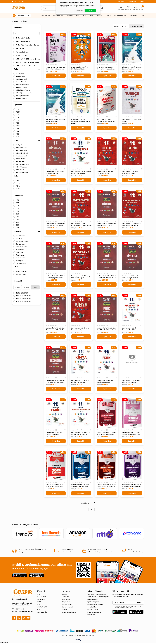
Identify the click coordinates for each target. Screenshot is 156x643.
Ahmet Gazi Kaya (22, 172)
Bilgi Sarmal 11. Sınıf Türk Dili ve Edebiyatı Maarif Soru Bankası (131, 68)
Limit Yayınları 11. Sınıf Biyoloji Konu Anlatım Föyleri (55, 172)
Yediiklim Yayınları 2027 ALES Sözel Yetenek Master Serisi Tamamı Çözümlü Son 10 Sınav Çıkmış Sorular (80, 486)
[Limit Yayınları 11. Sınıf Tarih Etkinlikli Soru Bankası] (56, 413)
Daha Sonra (79, 10)
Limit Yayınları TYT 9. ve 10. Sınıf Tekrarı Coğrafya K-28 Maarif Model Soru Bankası (55, 277)
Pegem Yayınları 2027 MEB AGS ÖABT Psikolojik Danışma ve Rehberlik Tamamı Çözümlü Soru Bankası (55, 68)
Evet (90, 10)
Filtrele (35, 287)
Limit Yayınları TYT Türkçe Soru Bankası (131, 120)
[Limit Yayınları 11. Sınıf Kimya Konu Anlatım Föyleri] (81, 309)
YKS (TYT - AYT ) (42, 607)
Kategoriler (17, 28)
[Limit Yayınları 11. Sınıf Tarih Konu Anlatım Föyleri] (132, 152)
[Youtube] (28, 618)
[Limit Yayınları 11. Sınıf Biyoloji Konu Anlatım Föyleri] (56, 152)
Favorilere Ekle (65, 65)
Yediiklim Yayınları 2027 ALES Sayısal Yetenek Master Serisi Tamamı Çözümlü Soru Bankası (131, 433)
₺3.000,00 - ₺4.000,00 (23, 301)
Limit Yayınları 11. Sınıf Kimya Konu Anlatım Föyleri (80, 329)
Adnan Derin (20, 161)
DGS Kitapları (41, 599)
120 (17, 137)
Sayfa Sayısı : (18, 196)
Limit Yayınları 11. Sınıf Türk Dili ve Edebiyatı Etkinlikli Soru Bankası (80, 433)
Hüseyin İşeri (20, 258)
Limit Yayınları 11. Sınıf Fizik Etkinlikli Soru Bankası (105, 381)
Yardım (64, 609)
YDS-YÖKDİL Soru (22, 55)
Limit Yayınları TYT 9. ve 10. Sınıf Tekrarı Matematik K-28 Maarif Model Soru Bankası (55, 225)
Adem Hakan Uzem (22, 82)
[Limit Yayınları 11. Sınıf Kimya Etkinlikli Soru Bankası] (81, 361)
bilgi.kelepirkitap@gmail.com (24, 611)
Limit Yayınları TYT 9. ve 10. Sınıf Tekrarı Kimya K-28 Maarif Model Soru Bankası (55, 329)
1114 (18, 126)
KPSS (39, 594)
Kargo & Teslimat (67, 607)
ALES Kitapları (88, 15)
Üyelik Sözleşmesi (93, 602)
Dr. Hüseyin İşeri (21, 247)
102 (17, 115)
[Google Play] (119, 612)
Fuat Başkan (20, 255)
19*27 (18, 186)
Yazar (15, 140)
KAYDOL (140, 602)
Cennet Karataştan (22, 241)
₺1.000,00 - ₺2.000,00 (23, 296)
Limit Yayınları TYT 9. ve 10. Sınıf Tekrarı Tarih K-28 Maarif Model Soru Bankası (106, 277)
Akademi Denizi (21, 87)
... (96, 509)
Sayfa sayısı (17, 105)
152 (17, 208)
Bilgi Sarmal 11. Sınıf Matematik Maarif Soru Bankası (55, 120)
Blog (142, 15)
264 (17, 228)
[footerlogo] (22, 592)
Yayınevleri (133, 15)
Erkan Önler (20, 249)
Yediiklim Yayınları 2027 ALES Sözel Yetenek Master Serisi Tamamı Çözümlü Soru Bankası (55, 486)
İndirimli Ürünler (21, 271)
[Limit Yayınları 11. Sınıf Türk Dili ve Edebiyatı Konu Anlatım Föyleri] (132, 204)
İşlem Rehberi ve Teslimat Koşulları (98, 596)
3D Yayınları (20, 73)
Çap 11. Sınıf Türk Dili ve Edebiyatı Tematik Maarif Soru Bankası (106, 120)
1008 (18, 112)
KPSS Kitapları (58, 15)
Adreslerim (65, 596)
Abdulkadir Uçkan (22, 150)
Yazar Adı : (17, 231)
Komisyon (19, 260)
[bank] (78, 630)
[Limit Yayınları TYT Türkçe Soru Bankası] (132, 100)
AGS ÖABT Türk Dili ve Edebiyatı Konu (28, 62)
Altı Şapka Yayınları (22, 96)
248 (17, 222)
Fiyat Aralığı (17, 281)
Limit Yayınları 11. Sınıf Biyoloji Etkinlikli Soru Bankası (131, 381)
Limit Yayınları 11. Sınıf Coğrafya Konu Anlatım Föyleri (81, 277)
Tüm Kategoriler (42, 612)
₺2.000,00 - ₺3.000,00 (23, 298)
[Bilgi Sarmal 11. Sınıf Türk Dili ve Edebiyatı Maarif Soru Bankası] (132, 48)
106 (17, 120)
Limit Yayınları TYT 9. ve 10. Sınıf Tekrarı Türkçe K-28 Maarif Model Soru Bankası (106, 225)
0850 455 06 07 (19, 609)
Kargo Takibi (66, 602)
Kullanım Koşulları (92, 599)
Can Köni (19, 238)
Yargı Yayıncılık (21, 263)
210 (17, 217)
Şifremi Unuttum (67, 604)
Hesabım (65, 594)
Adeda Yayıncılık (21, 79)
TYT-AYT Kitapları (120, 15)
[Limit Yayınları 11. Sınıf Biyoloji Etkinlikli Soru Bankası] (132, 361)
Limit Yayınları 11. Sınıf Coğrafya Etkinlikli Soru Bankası (81, 172)
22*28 (18, 189)
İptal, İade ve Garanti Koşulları (96, 594)
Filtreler (16, 267)
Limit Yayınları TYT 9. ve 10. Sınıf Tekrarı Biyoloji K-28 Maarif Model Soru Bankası (131, 277)
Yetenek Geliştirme (22, 52)
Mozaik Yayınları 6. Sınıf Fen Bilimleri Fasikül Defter (79, 68)
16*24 (18, 183)
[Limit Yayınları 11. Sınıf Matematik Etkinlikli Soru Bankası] (132, 309)
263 (17, 225)
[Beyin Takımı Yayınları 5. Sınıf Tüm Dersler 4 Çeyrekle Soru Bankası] (107, 48)
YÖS (38, 609)
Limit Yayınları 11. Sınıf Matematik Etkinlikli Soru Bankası (129, 329)
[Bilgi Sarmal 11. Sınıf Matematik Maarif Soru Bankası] (56, 100)
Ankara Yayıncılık (22, 98)
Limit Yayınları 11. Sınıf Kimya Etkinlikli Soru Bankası (80, 381)
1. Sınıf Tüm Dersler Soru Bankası (27, 45)
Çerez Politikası (92, 607)
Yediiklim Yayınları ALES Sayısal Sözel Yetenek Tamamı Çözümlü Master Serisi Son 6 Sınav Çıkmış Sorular (132, 486)
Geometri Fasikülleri (23, 41)
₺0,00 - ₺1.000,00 (22, 293)
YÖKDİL (39, 602)
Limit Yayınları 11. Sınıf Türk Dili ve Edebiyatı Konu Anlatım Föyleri (131, 225)
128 (17, 206)
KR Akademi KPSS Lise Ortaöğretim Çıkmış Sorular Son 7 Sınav (81, 120)
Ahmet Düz (20, 170)
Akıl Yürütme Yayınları (23, 90)
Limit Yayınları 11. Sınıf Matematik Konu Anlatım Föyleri (81, 224)
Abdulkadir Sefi (21, 147)
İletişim (142, 1)
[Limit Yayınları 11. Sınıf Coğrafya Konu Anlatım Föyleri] (81, 256)
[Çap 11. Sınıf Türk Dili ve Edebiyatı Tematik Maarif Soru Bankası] (107, 100)
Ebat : (15, 176)
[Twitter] (19, 618)
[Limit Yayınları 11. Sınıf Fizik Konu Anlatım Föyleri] (107, 152)
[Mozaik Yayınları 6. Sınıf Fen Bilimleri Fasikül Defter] (81, 48)
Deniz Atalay (20, 244)
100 (17, 109)
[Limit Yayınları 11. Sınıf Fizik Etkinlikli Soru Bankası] (107, 361)
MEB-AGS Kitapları (73, 15)
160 (17, 211)
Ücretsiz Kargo (21, 274)
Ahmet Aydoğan (21, 167)
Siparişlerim (66, 599)
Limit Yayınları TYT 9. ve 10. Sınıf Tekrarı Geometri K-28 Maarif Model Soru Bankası (55, 381)
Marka (15, 69)
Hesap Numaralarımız (69, 612)
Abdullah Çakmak (22, 153)
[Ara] (102, 8)
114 (17, 131)
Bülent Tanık (20, 236)
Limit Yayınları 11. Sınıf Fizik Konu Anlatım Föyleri (105, 172)
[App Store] (136, 612)
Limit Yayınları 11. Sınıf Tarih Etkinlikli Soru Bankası (54, 433)
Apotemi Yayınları (22, 101)
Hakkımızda (132, 1)
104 (17, 117)
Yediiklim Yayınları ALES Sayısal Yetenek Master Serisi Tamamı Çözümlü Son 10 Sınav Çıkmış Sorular (106, 486)
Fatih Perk (19, 252)
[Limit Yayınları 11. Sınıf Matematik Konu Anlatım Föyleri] (81, 204)
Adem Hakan (20, 159)
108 (17, 123)
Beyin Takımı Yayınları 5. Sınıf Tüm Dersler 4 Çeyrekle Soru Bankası (105, 68)
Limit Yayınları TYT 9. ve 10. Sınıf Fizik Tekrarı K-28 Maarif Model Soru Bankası (106, 329)
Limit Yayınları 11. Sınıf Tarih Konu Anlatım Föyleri (130, 172)
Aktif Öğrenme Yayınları (24, 93)
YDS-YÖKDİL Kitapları (103, 15)
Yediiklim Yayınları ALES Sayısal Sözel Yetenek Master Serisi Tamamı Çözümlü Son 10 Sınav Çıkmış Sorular (106, 433)
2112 (18, 219)
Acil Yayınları (20, 76)
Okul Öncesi (20, 48)
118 (17, 134)
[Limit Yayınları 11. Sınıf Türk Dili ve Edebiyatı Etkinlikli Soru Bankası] (81, 413)
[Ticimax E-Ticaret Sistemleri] (78, 640)
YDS (38, 604)
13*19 (18, 180)
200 (17, 214)
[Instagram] (24, 618)
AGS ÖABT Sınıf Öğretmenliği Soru (28, 59)
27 (101, 509)
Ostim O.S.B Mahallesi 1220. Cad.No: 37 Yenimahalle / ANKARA (22, 604)
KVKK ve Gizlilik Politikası (95, 604)
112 (17, 128)
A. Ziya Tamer (21, 145)
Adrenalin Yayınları (22, 84)
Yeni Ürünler (45, 15)
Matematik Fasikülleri (23, 38)
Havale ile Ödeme (92, 609)
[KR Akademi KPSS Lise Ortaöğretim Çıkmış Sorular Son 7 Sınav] (81, 100)
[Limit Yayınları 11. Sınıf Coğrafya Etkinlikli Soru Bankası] (81, 152)
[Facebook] (14, 618)
